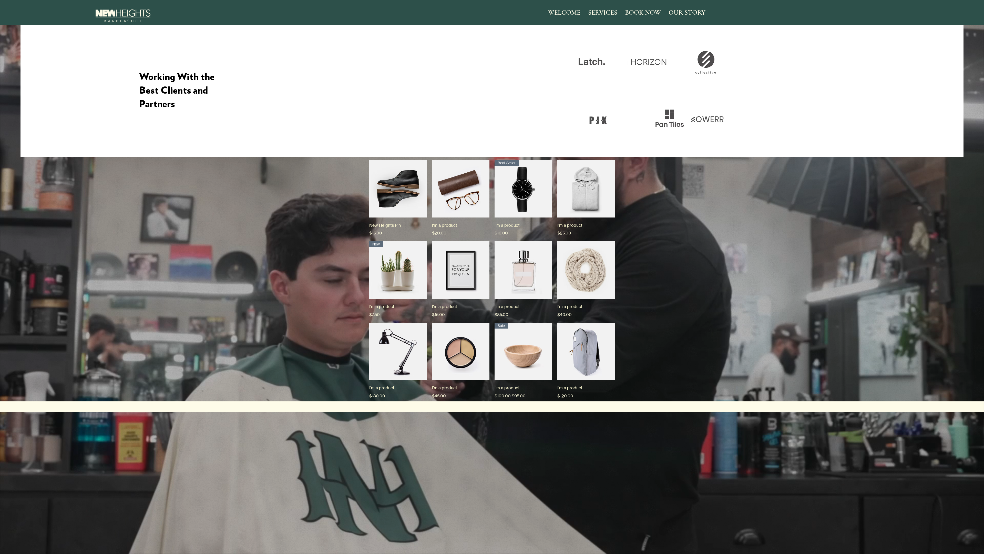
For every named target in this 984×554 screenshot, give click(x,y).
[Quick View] (398, 188)
